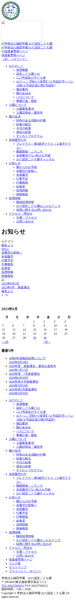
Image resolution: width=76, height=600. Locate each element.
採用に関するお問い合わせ (34, 209)
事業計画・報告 (26, 101)
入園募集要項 (25, 108)
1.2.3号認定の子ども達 (31, 77)
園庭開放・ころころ (29, 151)
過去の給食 (23, 132)
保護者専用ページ (14, 57)
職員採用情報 (25, 202)
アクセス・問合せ (20, 213)
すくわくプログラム (29, 136)
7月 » (47, 342)
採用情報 (22, 190)
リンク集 (15, 563)
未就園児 (22, 174)
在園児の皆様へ (26, 171)
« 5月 (5, 342)
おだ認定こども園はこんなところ (38, 206)
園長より (7, 245)
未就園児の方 (18, 139)
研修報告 (22, 194)
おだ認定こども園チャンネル (35, 159)
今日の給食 (23, 128)
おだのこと (16, 66)
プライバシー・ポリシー (25, 571)
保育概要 (22, 69)
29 (34, 337)
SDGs (5, 249)
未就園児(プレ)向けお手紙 (33, 155)
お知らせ (15, 163)
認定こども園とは (28, 73)
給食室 (20, 186)
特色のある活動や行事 (31, 120)
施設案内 (22, 89)
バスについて (25, 97)
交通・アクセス (26, 217)
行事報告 (22, 182)
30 (45, 337)
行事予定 (22, 178)
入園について (18, 104)
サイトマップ (18, 567)
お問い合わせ (25, 221)
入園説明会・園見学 (29, 112)
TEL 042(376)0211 (12, 585)
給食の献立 (23, 124)
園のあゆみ (23, 93)
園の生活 (15, 116)
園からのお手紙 (26, 167)
